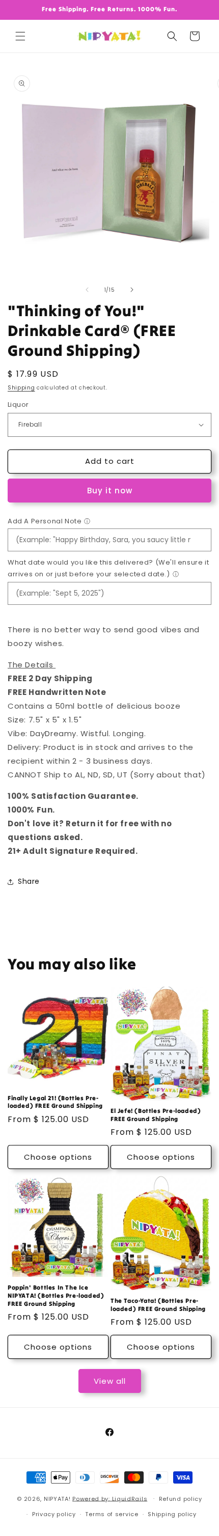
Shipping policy (172, 1514)
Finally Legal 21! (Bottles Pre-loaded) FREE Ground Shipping (55, 1102)
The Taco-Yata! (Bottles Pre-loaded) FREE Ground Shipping (158, 1304)
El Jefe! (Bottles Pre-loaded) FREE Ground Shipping (156, 1115)
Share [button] (29, 881)
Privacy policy (54, 1514)
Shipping (21, 388)
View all (110, 1381)
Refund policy (180, 1499)
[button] (20, 36)
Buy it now (109, 490)
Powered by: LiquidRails (109, 1498)
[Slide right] (132, 289)
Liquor (18, 404)
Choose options (58, 1157)
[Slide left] (87, 289)
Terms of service (111, 1514)
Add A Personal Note (44, 521)
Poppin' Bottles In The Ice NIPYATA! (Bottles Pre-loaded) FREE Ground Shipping (56, 1295)
